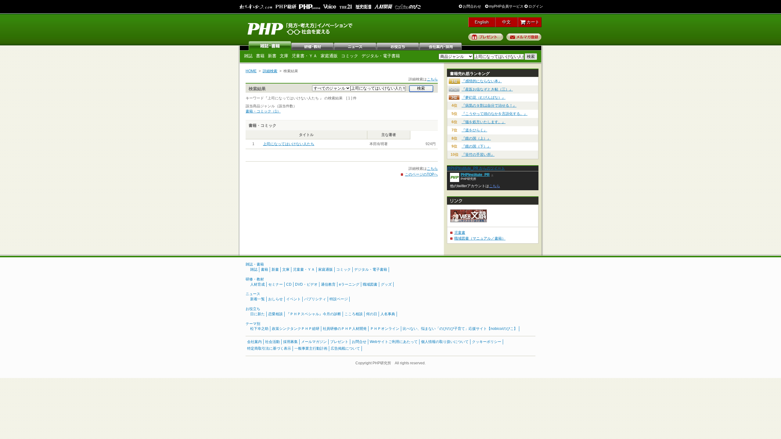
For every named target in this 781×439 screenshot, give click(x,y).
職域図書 (370, 284)
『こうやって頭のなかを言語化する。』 (494, 114)
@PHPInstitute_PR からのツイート (476, 168)
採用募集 (290, 342)
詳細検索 (270, 71)
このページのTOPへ (421, 174)
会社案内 (440, 45)
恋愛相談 (275, 314)
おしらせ (275, 299)
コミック (349, 55)
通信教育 (328, 284)
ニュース (355, 45)
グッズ (386, 284)
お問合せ (359, 342)
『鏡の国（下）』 (476, 146)
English (482, 22)
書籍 (260, 55)
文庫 (284, 55)
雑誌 (270, 45)
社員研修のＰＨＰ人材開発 (345, 329)
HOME (251, 71)
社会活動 (272, 342)
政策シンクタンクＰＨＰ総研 (295, 329)
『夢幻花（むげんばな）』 (484, 97)
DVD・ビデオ (306, 284)
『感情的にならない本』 (482, 81)
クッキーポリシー (486, 342)
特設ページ (338, 299)
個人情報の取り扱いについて (445, 342)
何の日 (371, 314)
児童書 (459, 232)
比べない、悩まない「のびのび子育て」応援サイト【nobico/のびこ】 (460, 329)
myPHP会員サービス (506, 6)
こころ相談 (353, 314)
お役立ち (398, 45)
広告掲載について (345, 348)
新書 (272, 55)
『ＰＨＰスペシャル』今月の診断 (313, 314)
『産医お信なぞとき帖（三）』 (487, 89)
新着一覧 (257, 299)
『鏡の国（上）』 (476, 138)
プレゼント (485, 37)
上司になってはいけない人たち (288, 144)
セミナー (275, 284)
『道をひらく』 (474, 130)
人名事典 (387, 314)
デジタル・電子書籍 (381, 55)
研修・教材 (312, 45)
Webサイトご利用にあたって (394, 342)
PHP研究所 (300, 28)
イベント (293, 299)
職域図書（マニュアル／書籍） (480, 238)
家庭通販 (329, 55)
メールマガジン (314, 342)
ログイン (535, 6)
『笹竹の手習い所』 (478, 154)
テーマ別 (253, 324)
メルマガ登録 (524, 37)
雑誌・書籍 (255, 264)
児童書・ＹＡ (304, 55)
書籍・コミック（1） (263, 111)
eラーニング (349, 284)
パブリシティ (315, 299)
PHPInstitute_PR (475, 175)
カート (532, 22)
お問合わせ (471, 6)
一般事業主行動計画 (310, 348)
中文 (506, 22)
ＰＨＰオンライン (384, 329)
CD (289, 284)
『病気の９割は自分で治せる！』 (489, 105)
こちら (432, 79)
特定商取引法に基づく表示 (269, 348)
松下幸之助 (259, 329)
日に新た (257, 314)
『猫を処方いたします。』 (484, 122)
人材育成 (257, 284)
